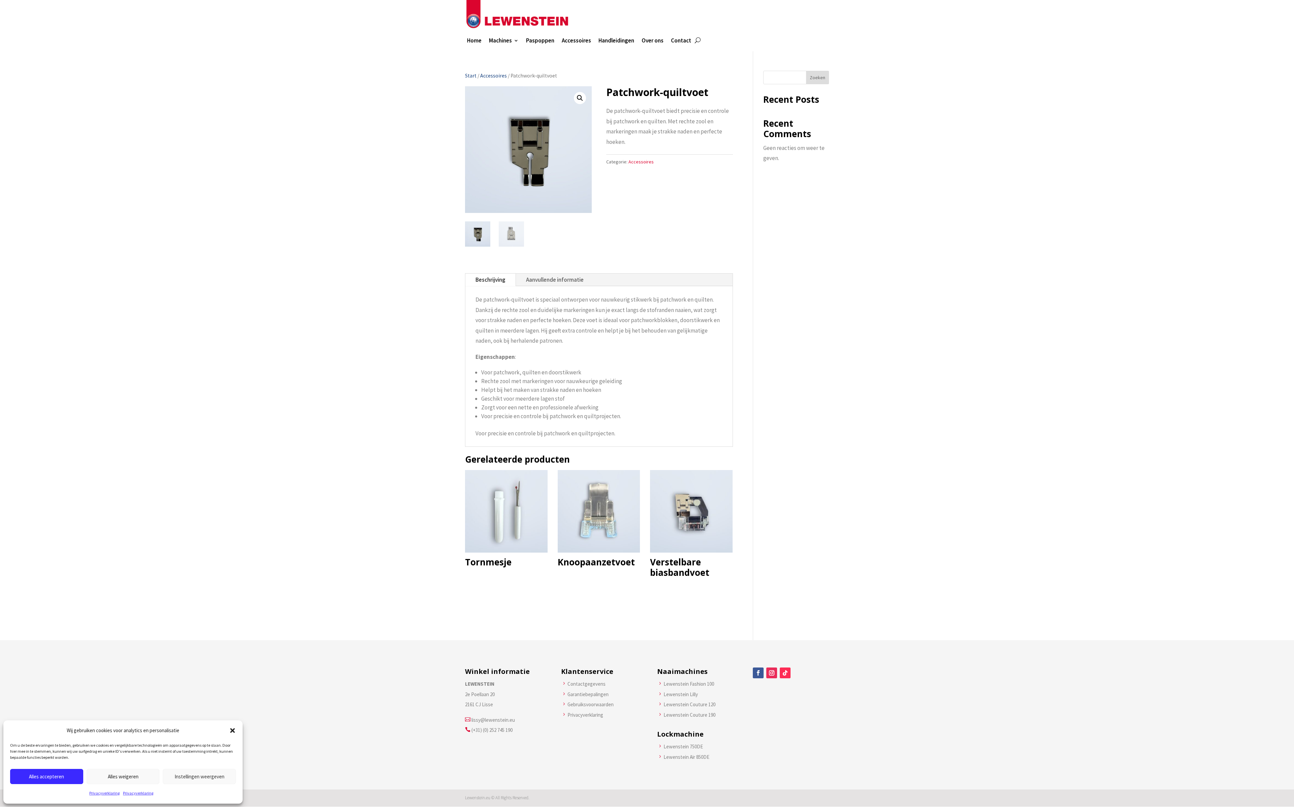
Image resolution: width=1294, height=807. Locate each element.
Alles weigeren (123, 776)
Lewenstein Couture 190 (689, 715)
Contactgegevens (586, 684)
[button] (232, 730)
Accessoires (576, 41)
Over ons (653, 41)
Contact (681, 41)
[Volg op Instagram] (771, 673)
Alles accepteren (46, 776)
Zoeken (817, 77)
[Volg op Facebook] (758, 673)
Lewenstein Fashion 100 (689, 684)
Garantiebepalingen (588, 694)
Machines (500, 41)
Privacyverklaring (104, 793)
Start (470, 75)
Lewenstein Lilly (681, 694)
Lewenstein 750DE (683, 746)
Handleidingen (616, 41)
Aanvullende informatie (555, 279)
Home (474, 41)
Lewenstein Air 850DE (686, 757)
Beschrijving (490, 279)
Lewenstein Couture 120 (689, 704)
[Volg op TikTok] (785, 673)
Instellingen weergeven (199, 776)
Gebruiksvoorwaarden (590, 704)
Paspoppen (540, 41)
